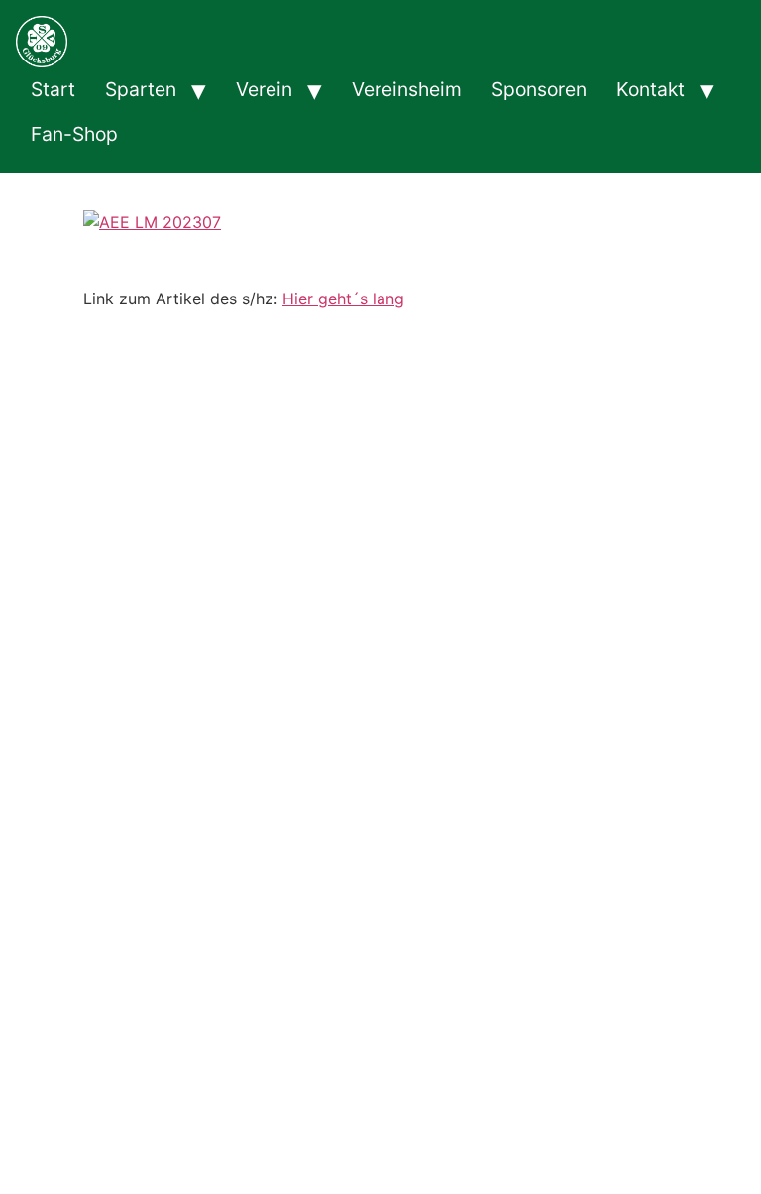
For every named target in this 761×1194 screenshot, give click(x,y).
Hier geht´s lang (343, 298)
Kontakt (650, 89)
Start (53, 89)
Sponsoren (539, 89)
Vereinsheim (407, 89)
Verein (264, 89)
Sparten (140, 89)
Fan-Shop (74, 134)
